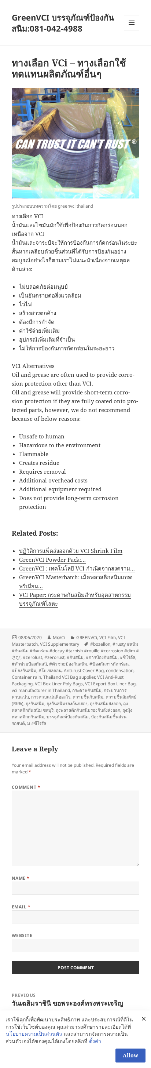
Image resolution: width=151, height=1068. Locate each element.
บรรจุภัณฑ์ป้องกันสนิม (68, 717)
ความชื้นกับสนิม (88, 697)
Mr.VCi (59, 637)
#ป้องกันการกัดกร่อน (109, 664)
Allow (130, 1055)
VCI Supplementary (59, 644)
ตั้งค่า (95, 1041)
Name (21, 878)
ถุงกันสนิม (35, 703)
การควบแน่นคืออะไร (50, 697)
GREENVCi (86, 637)
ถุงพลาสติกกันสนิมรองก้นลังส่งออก (88, 710)
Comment (26, 787)
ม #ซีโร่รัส (36, 723)
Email (21, 907)
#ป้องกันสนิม (24, 670)
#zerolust (32, 657)
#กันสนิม (75, 657)
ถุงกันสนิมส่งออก (105, 703)
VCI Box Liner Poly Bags (59, 684)
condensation (119, 670)
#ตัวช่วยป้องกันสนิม (68, 664)
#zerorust (54, 657)
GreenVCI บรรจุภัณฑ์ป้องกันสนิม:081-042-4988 (63, 23)
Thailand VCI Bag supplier (69, 677)
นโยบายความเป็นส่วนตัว (34, 1033)
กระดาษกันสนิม (87, 690)
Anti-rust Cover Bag (84, 670)
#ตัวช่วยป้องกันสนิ (29, 664)
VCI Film (107, 637)
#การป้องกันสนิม (102, 657)
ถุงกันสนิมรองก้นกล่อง (67, 703)
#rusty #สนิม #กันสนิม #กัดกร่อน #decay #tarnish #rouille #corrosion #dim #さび (75, 650)
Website (22, 935)
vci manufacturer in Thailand (41, 690)
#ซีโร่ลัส (127, 657)
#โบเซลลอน (50, 670)
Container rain (26, 677)
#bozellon (100, 644)
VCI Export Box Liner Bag (110, 684)
